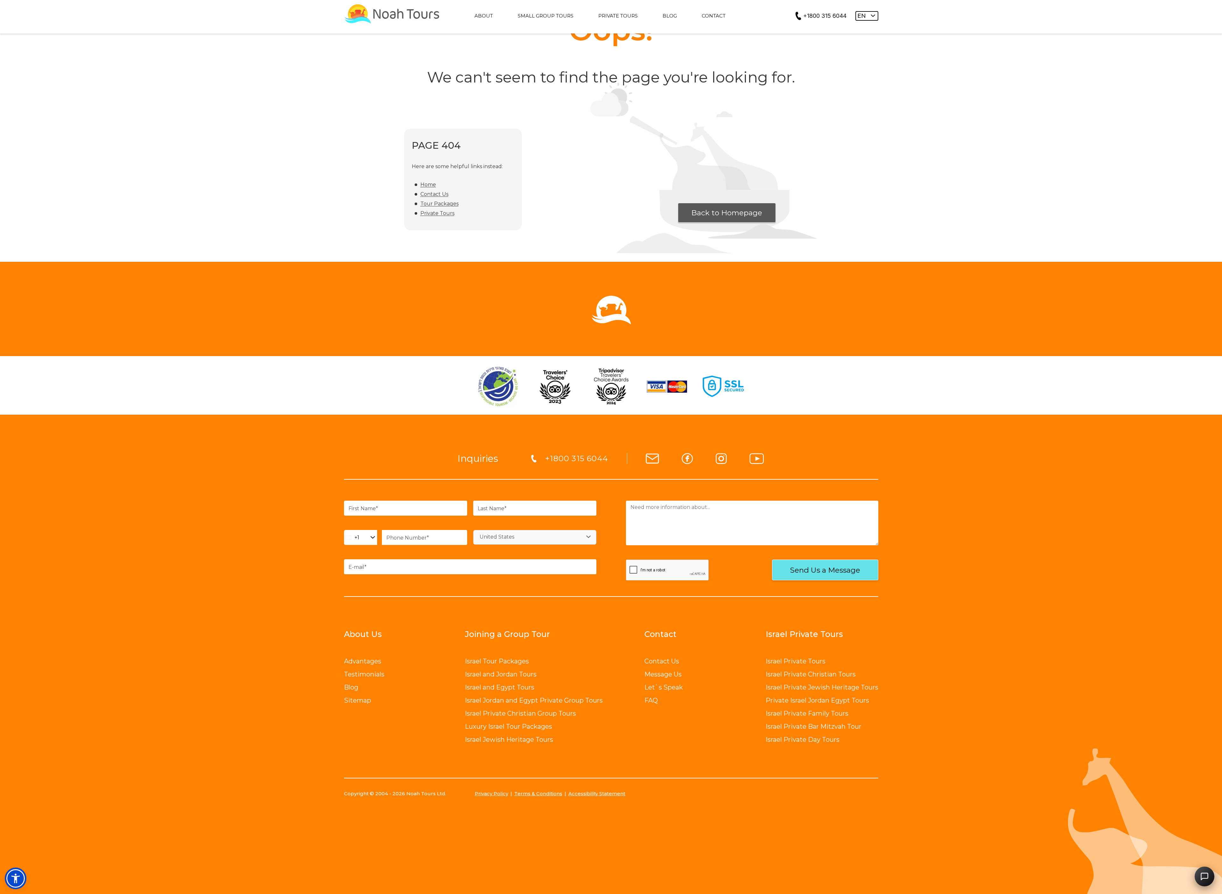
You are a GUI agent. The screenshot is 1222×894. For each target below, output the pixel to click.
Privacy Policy (491, 793)
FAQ (651, 700)
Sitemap (357, 700)
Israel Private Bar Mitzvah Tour (813, 726)
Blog (351, 687)
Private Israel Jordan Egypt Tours (817, 700)
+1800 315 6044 (824, 15)
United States (497, 537)
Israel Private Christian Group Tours (520, 713)
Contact (660, 634)
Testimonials (364, 674)
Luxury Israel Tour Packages (508, 726)
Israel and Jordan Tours (501, 674)
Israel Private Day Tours (802, 739)
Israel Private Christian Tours (811, 674)
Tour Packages (439, 204)
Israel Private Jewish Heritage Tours (822, 687)
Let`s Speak (663, 687)
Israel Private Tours (795, 661)
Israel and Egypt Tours (499, 687)
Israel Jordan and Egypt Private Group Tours (534, 700)
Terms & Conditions (538, 793)
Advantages (362, 661)
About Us (363, 634)
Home (428, 185)
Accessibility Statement (596, 793)
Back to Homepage (726, 212)
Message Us (663, 674)
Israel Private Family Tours (807, 713)
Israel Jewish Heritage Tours (509, 739)
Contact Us (434, 194)
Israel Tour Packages (497, 661)
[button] (15, 878)
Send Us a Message (825, 570)
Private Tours (437, 213)
